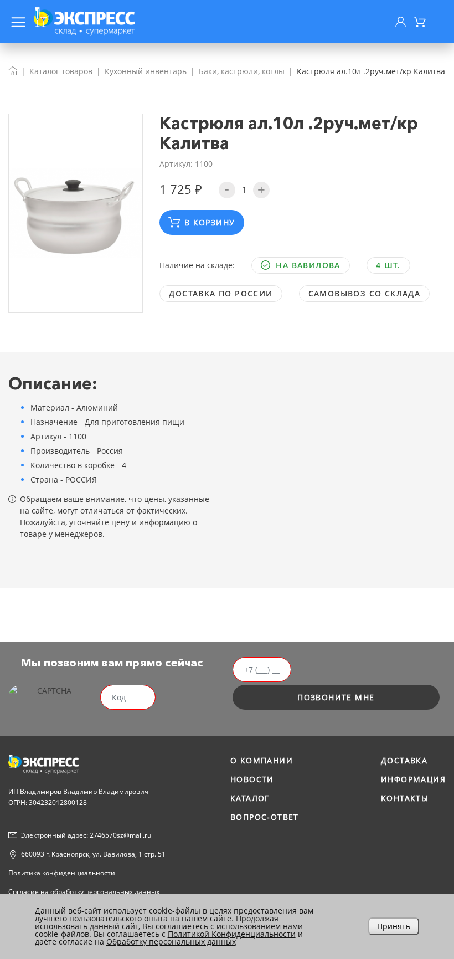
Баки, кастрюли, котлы (242, 71)
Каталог (250, 798)
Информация (413, 779)
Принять (393, 926)
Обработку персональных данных (171, 941)
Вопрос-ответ (264, 817)
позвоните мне (335, 697)
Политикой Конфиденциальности (232, 934)
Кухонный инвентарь (146, 71)
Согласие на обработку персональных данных (83, 891)
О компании (261, 760)
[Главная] (12, 71)
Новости (252, 779)
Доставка (404, 760)
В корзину (209, 222)
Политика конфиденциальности (61, 873)
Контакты (405, 798)
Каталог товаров (60, 71)
